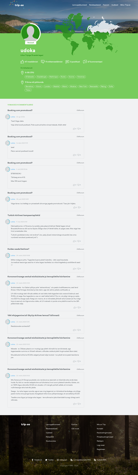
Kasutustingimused (104, 433)
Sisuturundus (51, 441)
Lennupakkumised (79, 5)
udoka (13, 117)
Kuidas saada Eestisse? (18, 249)
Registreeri (101, 449)
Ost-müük (75, 428)
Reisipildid (50, 437)
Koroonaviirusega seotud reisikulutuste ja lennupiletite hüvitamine (39, 276)
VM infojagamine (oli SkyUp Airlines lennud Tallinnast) (33, 315)
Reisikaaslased (95, 5)
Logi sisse (100, 445)
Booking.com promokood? (20, 110)
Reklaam (100, 441)
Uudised (115, 5)
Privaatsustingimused (105, 437)
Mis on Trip (101, 424)
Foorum (106, 5)
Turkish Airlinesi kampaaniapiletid (24, 215)
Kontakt (100, 428)
